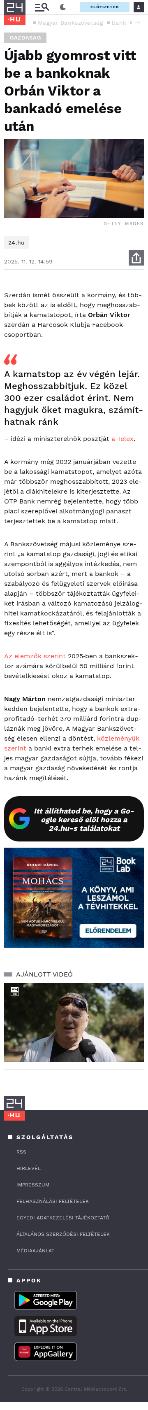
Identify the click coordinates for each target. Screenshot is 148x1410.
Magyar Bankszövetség (70, 22)
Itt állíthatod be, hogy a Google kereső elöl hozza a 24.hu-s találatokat (84, 819)
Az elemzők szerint (35, 656)
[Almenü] (42, 7)
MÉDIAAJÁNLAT (35, 1251)
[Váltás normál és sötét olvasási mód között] (63, 7)
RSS (21, 1152)
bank (119, 22)
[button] (138, 22)
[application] (74, 1022)
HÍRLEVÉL (28, 1168)
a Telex (122, 439)
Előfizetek (104, 7)
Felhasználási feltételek (52, 1201)
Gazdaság (25, 38)
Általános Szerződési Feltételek (63, 1234)
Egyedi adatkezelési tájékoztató (62, 1218)
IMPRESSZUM (32, 1185)
